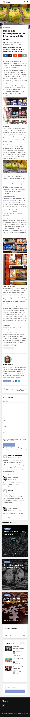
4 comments (7, 44)
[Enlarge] (25, 99)
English (7, 632)
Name (4, 420)
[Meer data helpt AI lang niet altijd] (15, 541)
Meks (16, 713)
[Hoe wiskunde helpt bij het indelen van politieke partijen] (8, 648)
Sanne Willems (8, 42)
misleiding (6, 345)
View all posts (7, 381)
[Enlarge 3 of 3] (25, 256)
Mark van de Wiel (10, 553)
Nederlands (6, 27)
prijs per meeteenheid (11, 200)
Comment (5, 401)
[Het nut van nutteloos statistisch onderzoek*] (15, 574)
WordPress (26, 713)
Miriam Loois (18, 651)
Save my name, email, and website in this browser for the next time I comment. (15, 440)
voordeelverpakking (9, 347)
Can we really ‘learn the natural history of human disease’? (18, 671)
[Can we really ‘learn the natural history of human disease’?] (8, 671)
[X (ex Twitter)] (3, 705)
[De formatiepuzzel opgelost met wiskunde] (15, 608)
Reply (9, 474)
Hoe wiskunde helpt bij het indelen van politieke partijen (18, 648)
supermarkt (13, 345)
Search (15, 691)
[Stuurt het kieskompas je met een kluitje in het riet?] (8, 658)
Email (4, 426)
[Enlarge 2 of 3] (25, 240)
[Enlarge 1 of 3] (12, 240)
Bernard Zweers (9, 620)
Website (5, 432)
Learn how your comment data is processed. (15, 450)
